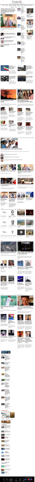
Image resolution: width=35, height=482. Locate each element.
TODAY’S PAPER (13, 3)
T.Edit (7, 479)
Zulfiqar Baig (2, 309)
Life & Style (30, 5)
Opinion (25, 5)
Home (3, 5)
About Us (16, 478)
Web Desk (2, 31)
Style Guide (23, 478)
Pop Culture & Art (19, 310)
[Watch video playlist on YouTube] (5, 352)
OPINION (2, 208)
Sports (22, 5)
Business (14, 5)
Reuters (18, 255)
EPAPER (23, 3)
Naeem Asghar (2, 150)
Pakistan (10, 5)
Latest (6, 5)
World (18, 5)
